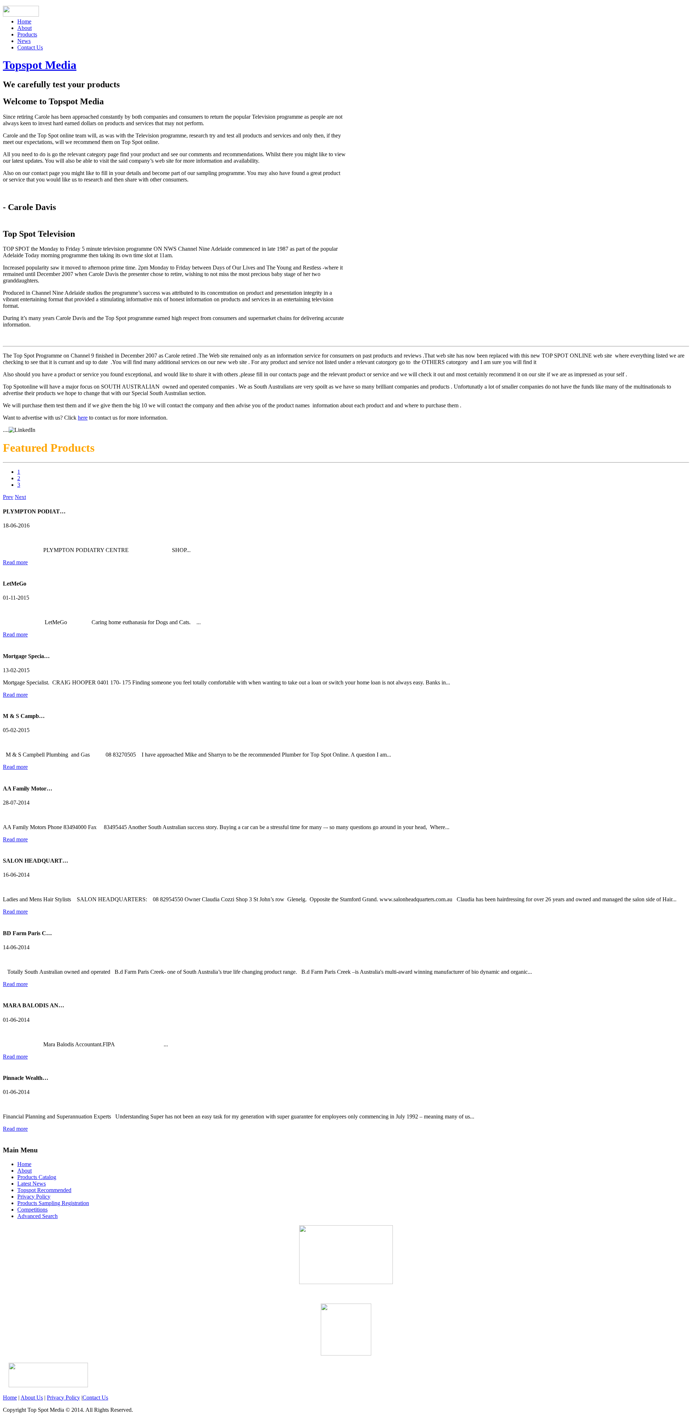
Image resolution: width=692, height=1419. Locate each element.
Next (20, 497)
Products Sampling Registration (53, 1203)
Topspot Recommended (44, 1190)
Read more (15, 562)
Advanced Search (37, 1216)
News (24, 41)
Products (27, 34)
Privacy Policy (33, 1197)
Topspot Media (39, 64)
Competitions (32, 1209)
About (24, 28)
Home (24, 21)
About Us (32, 1397)
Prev (8, 497)
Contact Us (30, 47)
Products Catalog (36, 1177)
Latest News (31, 1184)
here (83, 418)
